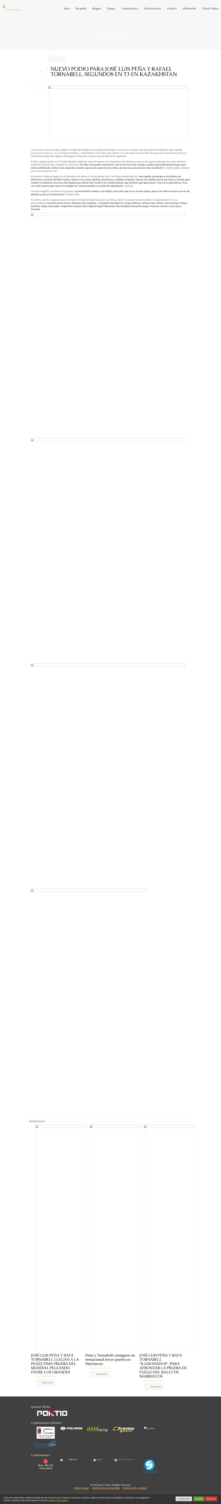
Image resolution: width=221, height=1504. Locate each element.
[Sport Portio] (12, 5)
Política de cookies (135, 1488)
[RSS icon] (117, 1493)
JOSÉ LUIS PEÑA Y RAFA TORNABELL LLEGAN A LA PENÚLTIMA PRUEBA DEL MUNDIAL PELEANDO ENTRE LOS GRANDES (55, 1363)
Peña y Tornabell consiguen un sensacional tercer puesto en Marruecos (110, 1359)
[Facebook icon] (104, 1493)
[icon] (113, 1493)
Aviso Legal (81, 1488)
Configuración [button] (183, 1498)
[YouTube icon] (108, 1493)
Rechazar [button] (211, 1498)
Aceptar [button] (198, 1498)
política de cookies (58, 1500)
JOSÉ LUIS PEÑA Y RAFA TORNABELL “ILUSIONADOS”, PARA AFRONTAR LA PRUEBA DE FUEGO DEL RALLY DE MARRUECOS (163, 1366)
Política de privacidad (106, 1488)
